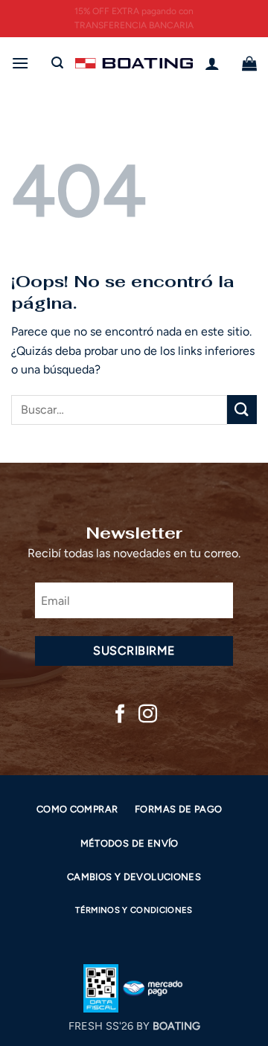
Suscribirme (133, 651)
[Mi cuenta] (212, 63)
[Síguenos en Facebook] (120, 715)
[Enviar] (242, 409)
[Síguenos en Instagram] (147, 715)
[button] (20, 63)
